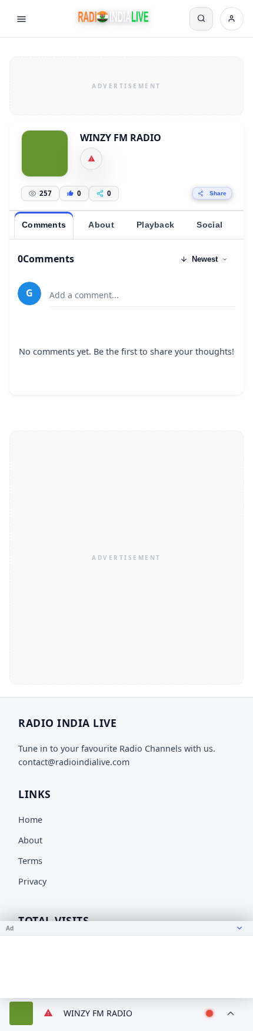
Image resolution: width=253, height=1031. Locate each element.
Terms (30, 860)
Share (218, 193)
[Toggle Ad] (239, 928)
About (30, 840)
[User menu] (232, 19)
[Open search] (201, 19)
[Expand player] (231, 1013)
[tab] (44, 225)
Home (30, 819)
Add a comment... (84, 295)
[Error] (91, 159)
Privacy (32, 881)
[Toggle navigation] (21, 19)
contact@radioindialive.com (73, 762)
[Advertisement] (126, 84)
